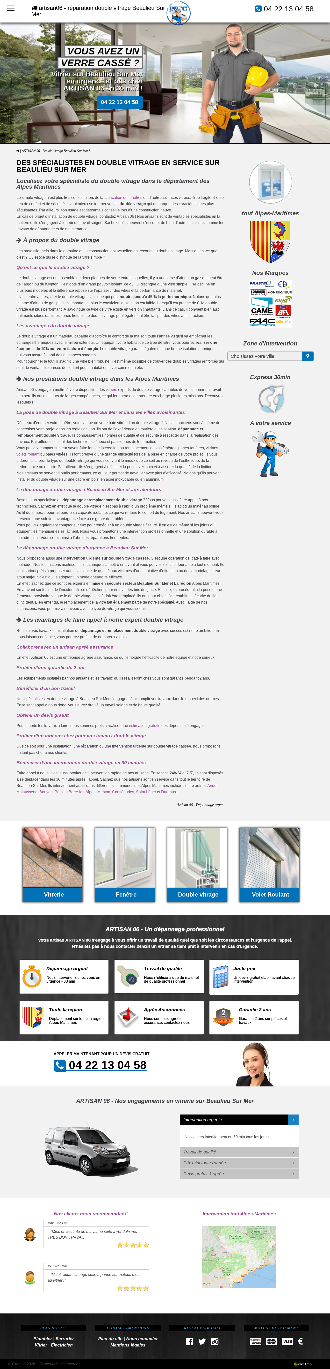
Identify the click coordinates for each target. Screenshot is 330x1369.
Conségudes (123, 792)
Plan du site (110, 1338)
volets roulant (27, 454)
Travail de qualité (199, 1152)
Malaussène (26, 792)
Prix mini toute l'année (204, 1162)
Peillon (61, 792)
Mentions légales (127, 1345)
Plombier (42, 1338)
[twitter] (202, 1343)
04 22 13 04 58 (289, 9)
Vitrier (41, 1345)
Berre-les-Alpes (82, 792)
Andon (213, 786)
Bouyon (46, 792)
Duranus (168, 792)
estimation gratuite (144, 726)
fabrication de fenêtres (123, 197)
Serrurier (65, 1338)
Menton (103, 792)
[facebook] (189, 1343)
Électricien (62, 1345)
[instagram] (214, 1343)
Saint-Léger (146, 792)
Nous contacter (142, 1338)
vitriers (111, 390)
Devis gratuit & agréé (203, 1173)
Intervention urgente (202, 1119)
